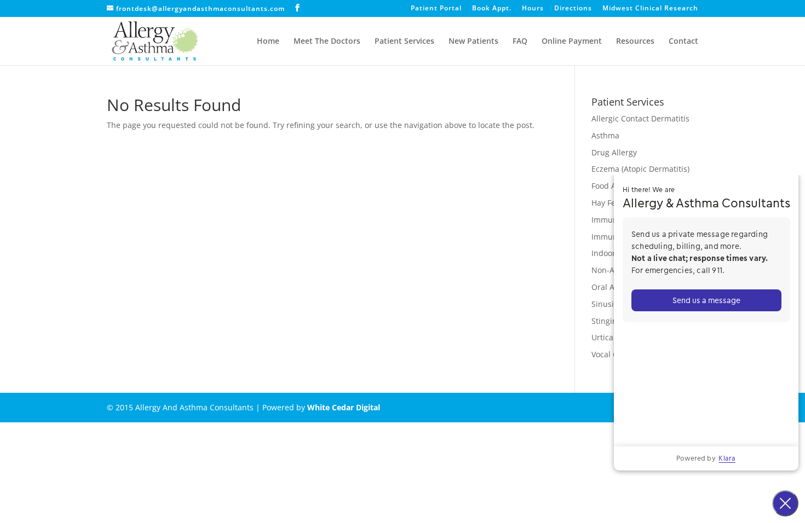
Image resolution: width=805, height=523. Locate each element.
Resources (635, 41)
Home (268, 41)
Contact (683, 41)
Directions (573, 9)
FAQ (520, 41)
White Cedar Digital (343, 407)
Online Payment (572, 41)
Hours (533, 9)
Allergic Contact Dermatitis (640, 118)
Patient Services (404, 41)
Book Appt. (491, 9)
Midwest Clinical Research (650, 9)
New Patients (473, 41)
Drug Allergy (614, 152)
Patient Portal (436, 9)
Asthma (605, 135)
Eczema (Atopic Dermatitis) (640, 169)
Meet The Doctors (327, 41)
